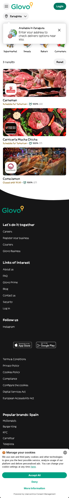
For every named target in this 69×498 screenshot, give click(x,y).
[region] (34, 45)
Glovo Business (11, 251)
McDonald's (9, 420)
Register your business (16, 238)
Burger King (9, 426)
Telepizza (8, 444)
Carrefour (9, 438)
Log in (6, 308)
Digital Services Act (14, 391)
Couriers (8, 244)
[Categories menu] (6, 6)
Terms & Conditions (14, 359)
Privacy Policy (11, 365)
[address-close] (59, 30)
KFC (5, 432)
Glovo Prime (10, 282)
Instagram (9, 326)
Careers (7, 231)
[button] (10, 45)
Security (8, 301)
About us (8, 269)
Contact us (9, 295)
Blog (5, 288)
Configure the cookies (15, 385)
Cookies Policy (11, 372)
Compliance (10, 378)
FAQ (5, 275)
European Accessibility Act (18, 398)
